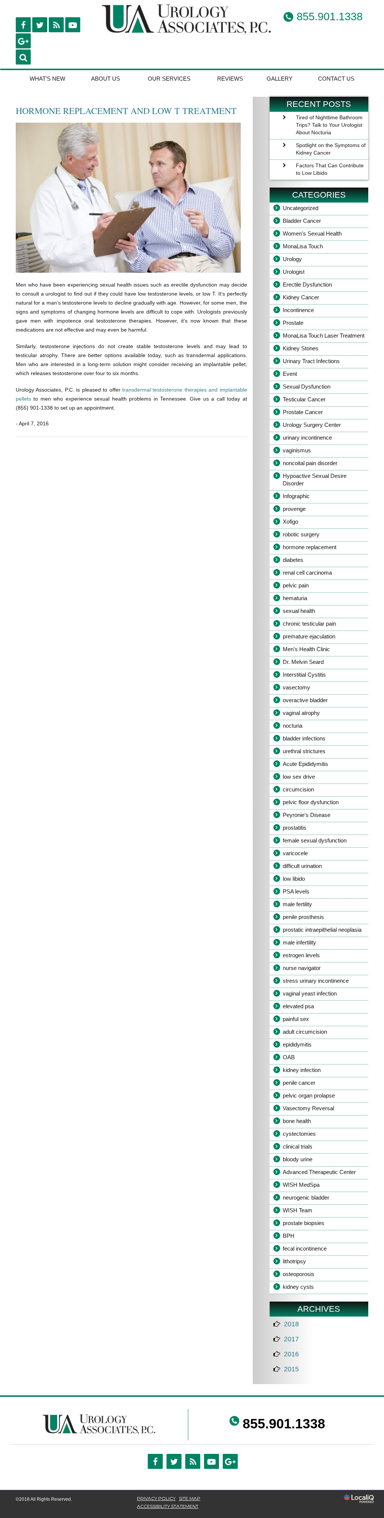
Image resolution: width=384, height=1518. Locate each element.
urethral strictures (304, 751)
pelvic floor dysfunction (311, 802)
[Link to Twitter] (174, 1461)
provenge (294, 509)
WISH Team (297, 1210)
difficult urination (302, 866)
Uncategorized (300, 208)
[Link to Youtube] (72, 24)
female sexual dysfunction (314, 840)
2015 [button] (291, 1369)
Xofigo (290, 521)
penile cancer (299, 1083)
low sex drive (299, 776)
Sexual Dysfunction (306, 386)
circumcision (298, 789)
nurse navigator (302, 968)
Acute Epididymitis (305, 764)
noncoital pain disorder (310, 463)
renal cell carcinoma (307, 572)
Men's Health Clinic (306, 649)
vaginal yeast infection (310, 993)
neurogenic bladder (306, 1197)
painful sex (296, 1019)
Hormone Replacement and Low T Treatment (126, 111)
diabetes (293, 560)
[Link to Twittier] (39, 24)
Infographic (296, 496)
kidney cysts (298, 1287)
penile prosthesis (303, 917)
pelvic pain (296, 585)
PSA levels (296, 891)
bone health (297, 1121)
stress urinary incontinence (316, 980)
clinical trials (297, 1146)
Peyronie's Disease (306, 815)
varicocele (295, 853)
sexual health (299, 611)
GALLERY (279, 78)
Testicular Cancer (304, 399)
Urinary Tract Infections (311, 361)
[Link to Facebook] (23, 24)
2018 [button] (291, 1324)
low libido (294, 878)
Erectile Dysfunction (307, 284)
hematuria (295, 598)
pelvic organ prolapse (309, 1095)
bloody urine (297, 1159)
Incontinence (298, 310)
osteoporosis (298, 1274)
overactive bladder (305, 700)
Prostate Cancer (303, 412)
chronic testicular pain (309, 623)
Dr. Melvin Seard (303, 662)
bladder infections (304, 738)
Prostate (293, 323)
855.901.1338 (284, 1423)
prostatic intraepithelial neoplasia (322, 929)
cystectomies (299, 1134)
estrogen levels (301, 955)
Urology (292, 259)
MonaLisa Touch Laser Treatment (323, 335)
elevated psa (298, 1006)
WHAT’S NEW (47, 78)
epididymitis (297, 1044)
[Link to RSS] (56, 24)
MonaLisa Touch (303, 246)
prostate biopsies (303, 1223)
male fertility (297, 904)
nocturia (292, 725)
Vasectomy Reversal (308, 1108)
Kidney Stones (300, 348)
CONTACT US (336, 78)
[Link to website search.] (23, 57)
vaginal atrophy (301, 713)
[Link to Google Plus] (23, 40)
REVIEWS (230, 78)
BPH (288, 1236)
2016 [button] (291, 1354)
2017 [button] (291, 1339)
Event (290, 374)
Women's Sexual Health (312, 233)
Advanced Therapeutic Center (319, 1172)
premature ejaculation (309, 636)
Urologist (293, 272)
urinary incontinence (307, 437)
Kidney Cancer (301, 297)
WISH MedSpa (301, 1185)
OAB (289, 1057)
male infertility (299, 942)
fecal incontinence (305, 1248)
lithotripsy (294, 1261)
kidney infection (302, 1070)
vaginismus (297, 450)
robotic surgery (301, 534)
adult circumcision (305, 1032)
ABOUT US (105, 78)
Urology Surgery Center (312, 425)
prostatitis (294, 827)
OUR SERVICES (169, 78)
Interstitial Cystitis (304, 674)
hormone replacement (309, 547)
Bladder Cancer (302, 221)
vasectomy (296, 687)
